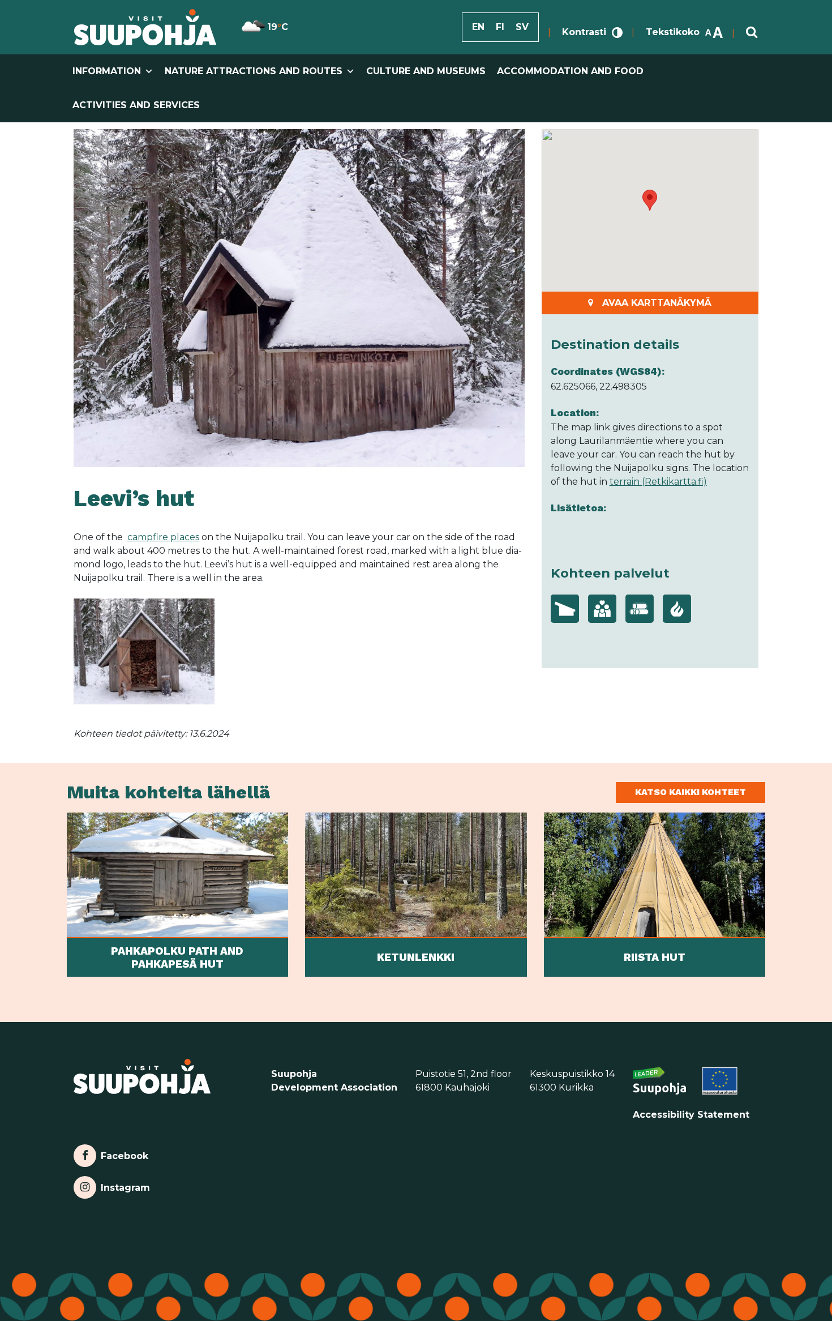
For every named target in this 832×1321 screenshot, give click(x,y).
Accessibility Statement (691, 1114)
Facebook (124, 1153)
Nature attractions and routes (253, 71)
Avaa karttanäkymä (656, 302)
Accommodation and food (570, 71)
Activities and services (136, 105)
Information (106, 71)
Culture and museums (426, 71)
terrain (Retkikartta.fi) (658, 481)
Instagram (125, 1185)
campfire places (163, 537)
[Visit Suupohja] (145, 27)
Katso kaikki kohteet (690, 791)
